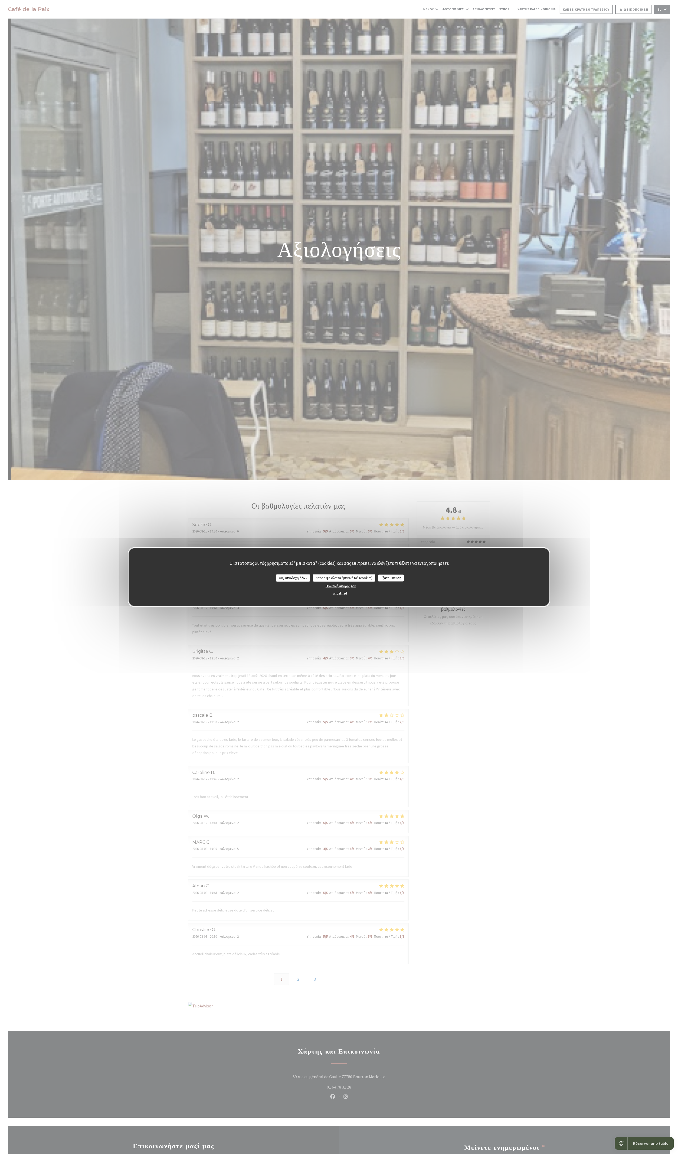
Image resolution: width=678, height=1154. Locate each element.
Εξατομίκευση (391, 578)
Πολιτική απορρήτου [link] (341, 586)
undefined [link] (340, 593)
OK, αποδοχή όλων (293, 578)
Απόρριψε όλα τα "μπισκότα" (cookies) (344, 578)
